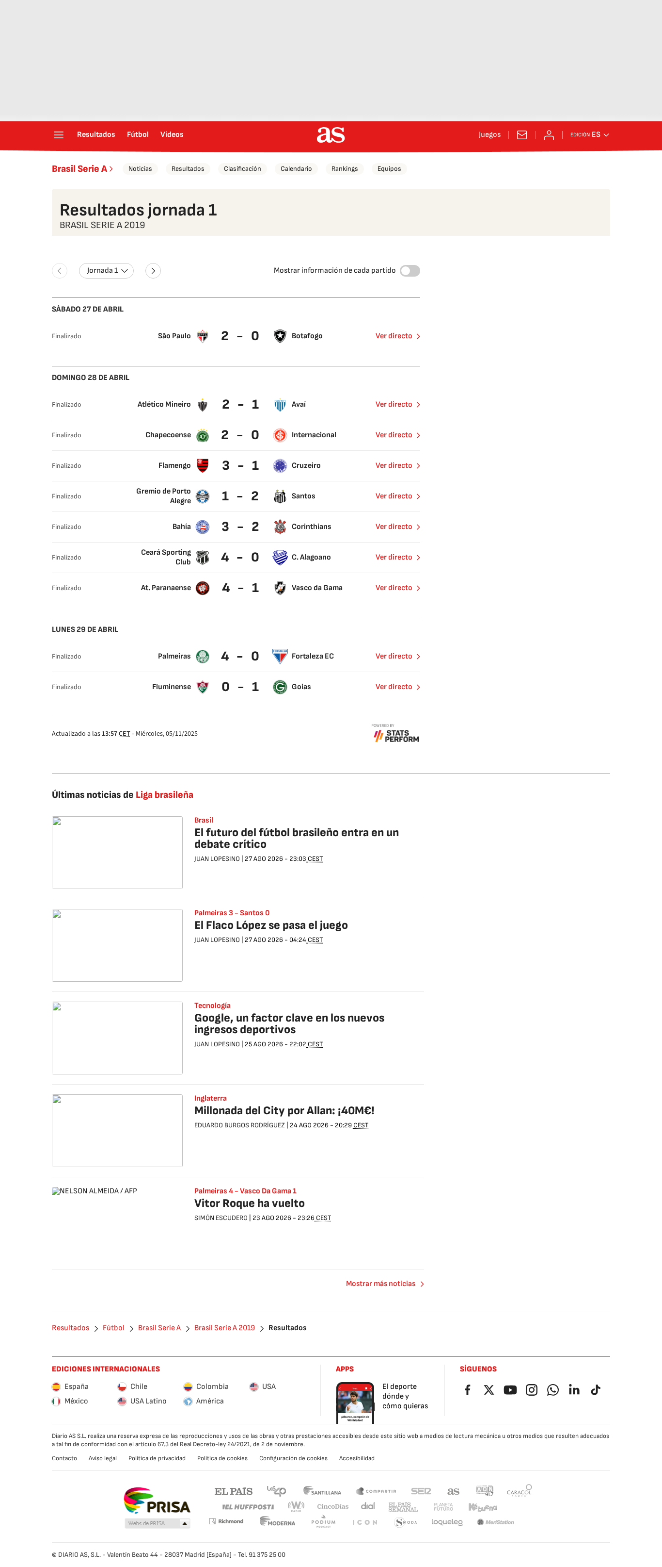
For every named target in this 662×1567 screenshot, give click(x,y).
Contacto (64, 1458)
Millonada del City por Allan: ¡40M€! (284, 1111)
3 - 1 (241, 466)
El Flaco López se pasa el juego (271, 925)
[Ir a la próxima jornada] (153, 271)
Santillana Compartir (376, 1491)
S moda (406, 1523)
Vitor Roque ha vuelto (249, 1203)
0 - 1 (241, 687)
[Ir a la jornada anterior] (59, 271)
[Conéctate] (549, 135)
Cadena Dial (369, 1507)
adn (485, 1491)
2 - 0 (241, 336)
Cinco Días (333, 1507)
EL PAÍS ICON (364, 1523)
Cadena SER (421, 1491)
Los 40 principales (276, 1491)
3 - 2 (241, 527)
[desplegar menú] (58, 135)
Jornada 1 (102, 270)
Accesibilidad (357, 1458)
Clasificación (242, 169)
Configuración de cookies (293, 1458)
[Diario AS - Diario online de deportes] (331, 135)
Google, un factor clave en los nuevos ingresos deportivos (289, 1024)
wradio (296, 1507)
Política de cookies (222, 1458)
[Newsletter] (522, 135)
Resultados (96, 135)
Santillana (322, 1491)
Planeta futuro (443, 1507)
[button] (157, 1524)
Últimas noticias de (122, 795)
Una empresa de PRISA (157, 1500)
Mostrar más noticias (380, 1283)
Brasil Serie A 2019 (224, 1328)
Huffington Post (247, 1507)
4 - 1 (241, 588)
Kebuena (483, 1507)
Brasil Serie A (79, 169)
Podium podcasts (323, 1523)
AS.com (453, 1491)
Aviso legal (103, 1458)
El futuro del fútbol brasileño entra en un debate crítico (296, 838)
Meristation (496, 1523)
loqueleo (447, 1523)
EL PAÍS (233, 1491)
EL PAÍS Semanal (403, 1507)
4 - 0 (241, 557)
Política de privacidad (157, 1458)
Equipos (389, 169)
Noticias (140, 169)
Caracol (519, 1491)
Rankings (344, 169)
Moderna (278, 1523)
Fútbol (138, 135)
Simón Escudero (221, 1218)
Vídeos (172, 135)
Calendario (296, 169)
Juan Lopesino (217, 859)
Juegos (490, 135)
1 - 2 (241, 496)
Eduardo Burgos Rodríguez (239, 1125)
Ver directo (394, 336)
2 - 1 (241, 404)
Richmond (226, 1521)
